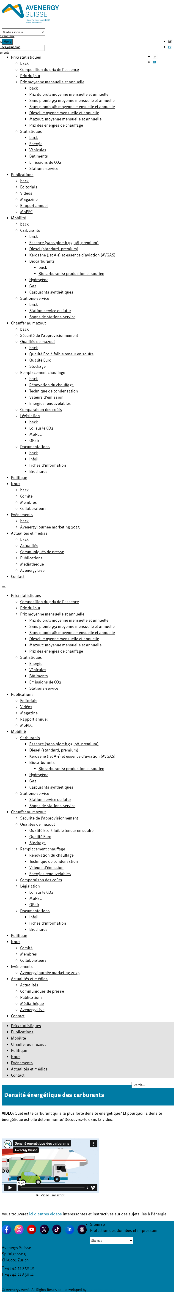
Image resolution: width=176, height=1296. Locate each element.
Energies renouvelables (50, 403)
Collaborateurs (33, 508)
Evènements (22, 514)
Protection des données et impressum (123, 1230)
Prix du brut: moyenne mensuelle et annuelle (68, 94)
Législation (30, 415)
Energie (35, 143)
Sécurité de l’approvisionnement (49, 335)
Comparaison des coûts (41, 409)
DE (170, 41)
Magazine (29, 199)
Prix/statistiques (26, 1025)
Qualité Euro (40, 360)
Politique (19, 477)
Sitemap (97, 1224)
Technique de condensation (53, 391)
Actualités (29, 545)
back (24, 63)
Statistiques (31, 131)
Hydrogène (38, 279)
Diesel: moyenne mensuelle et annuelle (64, 112)
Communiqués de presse (42, 551)
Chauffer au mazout (28, 323)
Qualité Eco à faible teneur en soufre (61, 354)
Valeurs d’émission (46, 397)
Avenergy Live (32, 570)
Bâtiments (38, 156)
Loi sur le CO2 (41, 428)
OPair (34, 440)
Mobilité (18, 218)
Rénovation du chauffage (51, 384)
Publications (22, 174)
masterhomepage (101, 1289)
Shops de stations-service (52, 316)
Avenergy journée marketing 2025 (50, 527)
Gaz (32, 286)
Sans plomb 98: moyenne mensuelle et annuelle (72, 106)
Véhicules (37, 150)
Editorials (28, 187)
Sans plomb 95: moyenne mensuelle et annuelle (72, 100)
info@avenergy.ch (18, 1280)
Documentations (35, 446)
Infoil (33, 459)
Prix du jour (30, 75)
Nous (15, 483)
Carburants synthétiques (51, 292)
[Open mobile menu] (4, 587)
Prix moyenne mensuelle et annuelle (52, 82)
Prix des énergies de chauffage (56, 125)
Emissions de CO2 (45, 162)
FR (169, 47)
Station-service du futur (50, 310)
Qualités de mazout (37, 341)
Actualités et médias (29, 533)
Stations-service (43, 168)
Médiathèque (32, 564)
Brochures (38, 471)
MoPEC (26, 211)
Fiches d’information (47, 465)
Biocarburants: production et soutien (71, 273)
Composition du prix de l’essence (49, 69)
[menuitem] (26, 595)
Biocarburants (42, 261)
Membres (28, 502)
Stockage (37, 366)
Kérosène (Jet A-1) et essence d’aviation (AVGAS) (72, 255)
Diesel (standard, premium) (53, 248)
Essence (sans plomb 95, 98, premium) (64, 242)
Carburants (30, 230)
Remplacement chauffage (42, 372)
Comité (26, 496)
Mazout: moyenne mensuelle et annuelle (65, 119)
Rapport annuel (34, 205)
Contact (18, 576)
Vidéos (26, 193)
